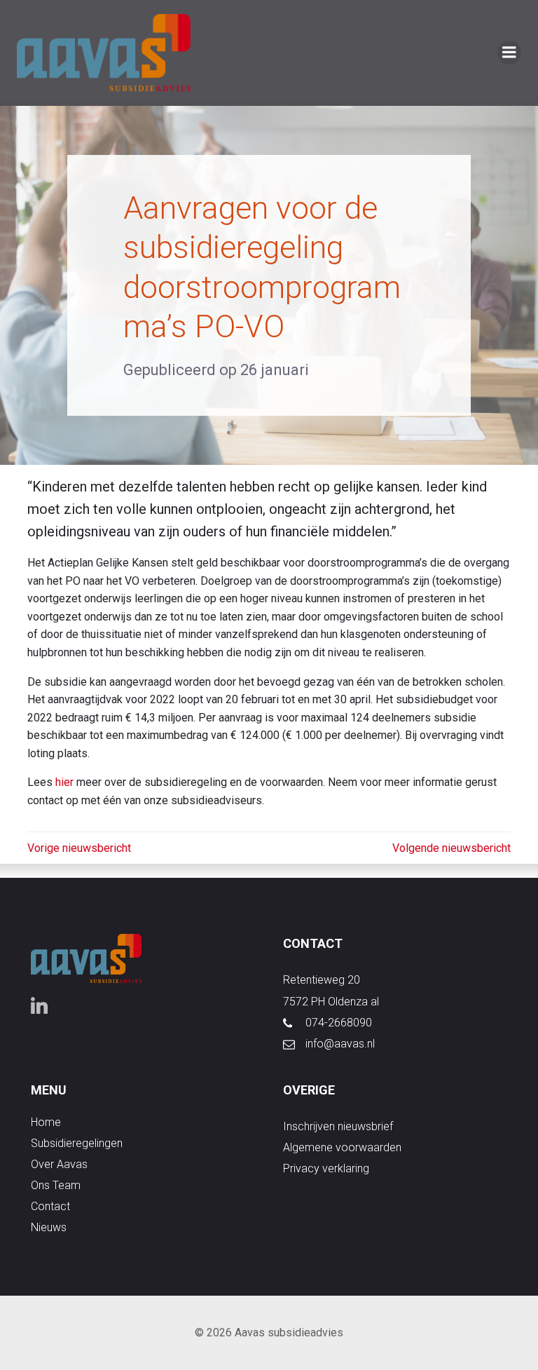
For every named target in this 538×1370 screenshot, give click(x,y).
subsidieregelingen (77, 1143)
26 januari (274, 370)
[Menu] (509, 53)
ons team (56, 1185)
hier (64, 782)
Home (46, 1122)
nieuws (49, 1227)
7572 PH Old (313, 1001)
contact (50, 1206)
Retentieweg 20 (321, 979)
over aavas (59, 1164)
